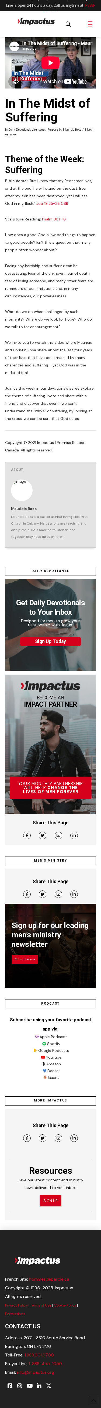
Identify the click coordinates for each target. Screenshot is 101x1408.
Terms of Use (40, 1305)
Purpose (52, 129)
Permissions (15, 1314)
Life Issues (39, 129)
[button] (68, 24)
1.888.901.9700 (39, 1355)
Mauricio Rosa (72, 129)
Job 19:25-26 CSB (52, 203)
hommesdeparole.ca (49, 1279)
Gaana (54, 1077)
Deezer (53, 1070)
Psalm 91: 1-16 (54, 219)
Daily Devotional (19, 129)
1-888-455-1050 (45, 1363)
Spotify (53, 1043)
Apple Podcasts (54, 1036)
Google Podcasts (53, 1050)
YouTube (53, 1057)
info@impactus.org (35, 1372)
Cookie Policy (65, 1305)
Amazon (53, 1064)
